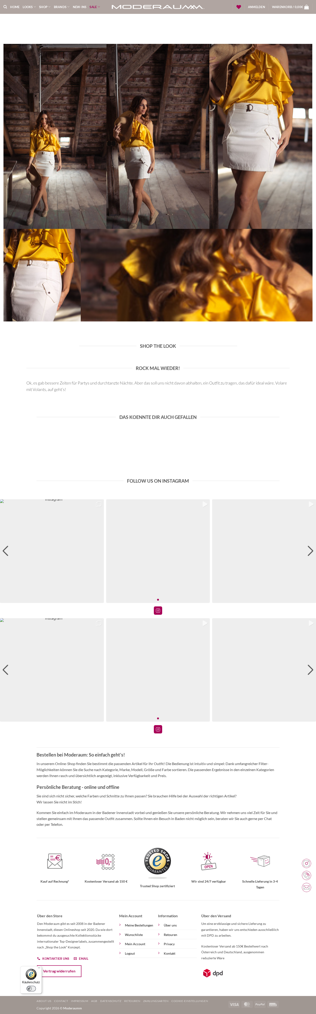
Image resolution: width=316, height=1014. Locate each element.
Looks (28, 7)
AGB (94, 1001)
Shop (43, 7)
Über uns (170, 925)
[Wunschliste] (238, 7)
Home (14, 7)
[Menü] (39, 969)
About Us (44, 1001)
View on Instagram (158, 610)
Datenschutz (110, 1001)
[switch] (31, 988)
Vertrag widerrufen (59, 971)
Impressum (79, 1001)
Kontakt (169, 953)
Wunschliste (134, 935)
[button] (256, 6)
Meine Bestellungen (139, 925)
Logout (130, 953)
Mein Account (135, 944)
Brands (60, 7)
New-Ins (80, 7)
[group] (52, 551)
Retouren (170, 935)
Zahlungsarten (156, 1001)
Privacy (169, 944)
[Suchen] (5, 7)
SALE (93, 7)
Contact (61, 1001)
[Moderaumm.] (158, 7)
